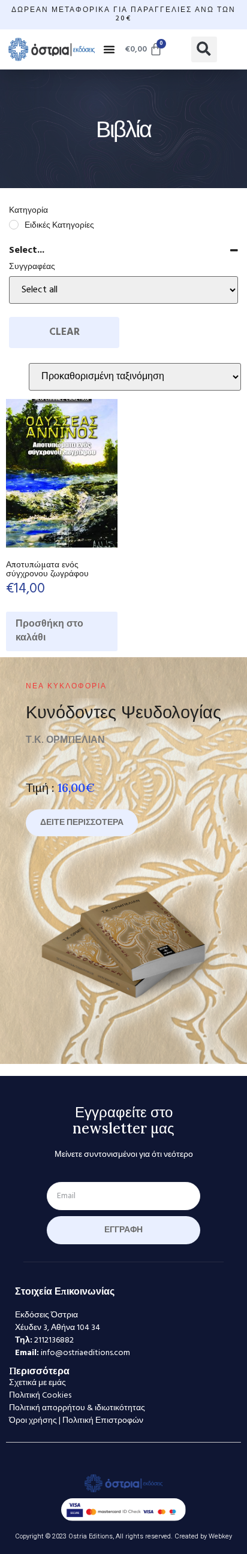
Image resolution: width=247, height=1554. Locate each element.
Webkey (220, 1536)
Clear (64, 332)
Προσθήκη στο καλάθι (49, 631)
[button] (109, 49)
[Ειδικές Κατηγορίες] (14, 224)
